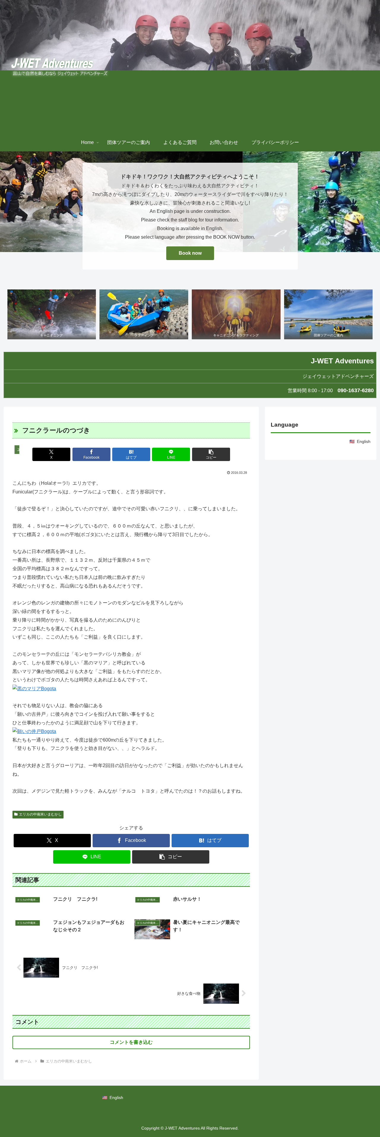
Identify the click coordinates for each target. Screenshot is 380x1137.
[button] (211, 454)
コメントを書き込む (131, 1042)
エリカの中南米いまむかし (40, 814)
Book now (190, 253)
